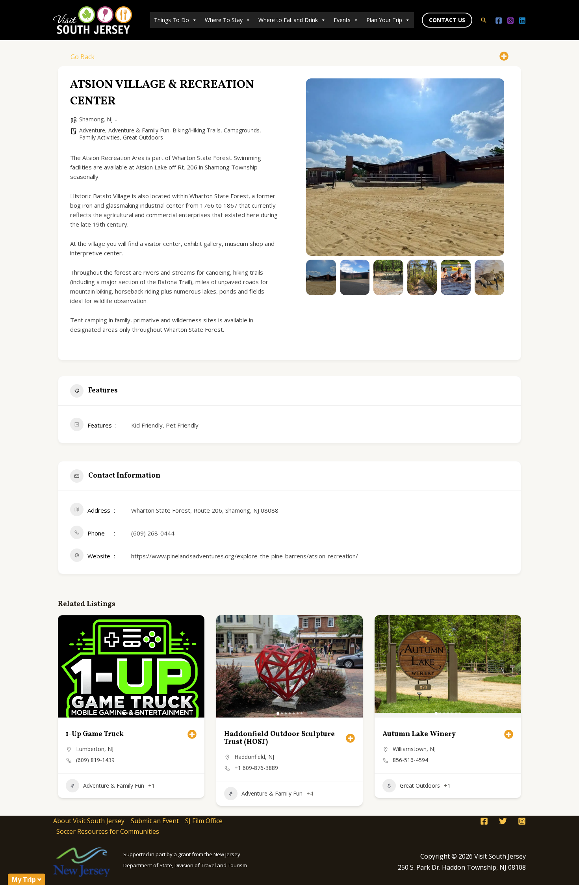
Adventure (92, 130)
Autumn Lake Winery (419, 734)
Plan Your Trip (384, 20)
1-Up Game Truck (95, 734)
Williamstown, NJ (414, 749)
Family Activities (99, 137)
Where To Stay (224, 20)
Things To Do (171, 20)
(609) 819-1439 (95, 760)
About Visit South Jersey (88, 820)
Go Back (83, 56)
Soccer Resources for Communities (107, 831)
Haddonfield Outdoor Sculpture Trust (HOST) (279, 738)
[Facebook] (498, 20)
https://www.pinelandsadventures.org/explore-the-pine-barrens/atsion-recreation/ (244, 556)
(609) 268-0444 (152, 533)
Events (342, 20)
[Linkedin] (522, 20)
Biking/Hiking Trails (197, 130)
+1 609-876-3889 (256, 768)
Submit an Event (155, 820)
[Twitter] (503, 821)
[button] (447, 20)
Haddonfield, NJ (254, 756)
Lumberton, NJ (94, 749)
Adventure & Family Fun (138, 130)
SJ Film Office (204, 820)
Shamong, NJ (96, 119)
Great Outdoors (143, 137)
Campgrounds (242, 130)
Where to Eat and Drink (288, 20)
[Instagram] (510, 20)
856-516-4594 (410, 760)
